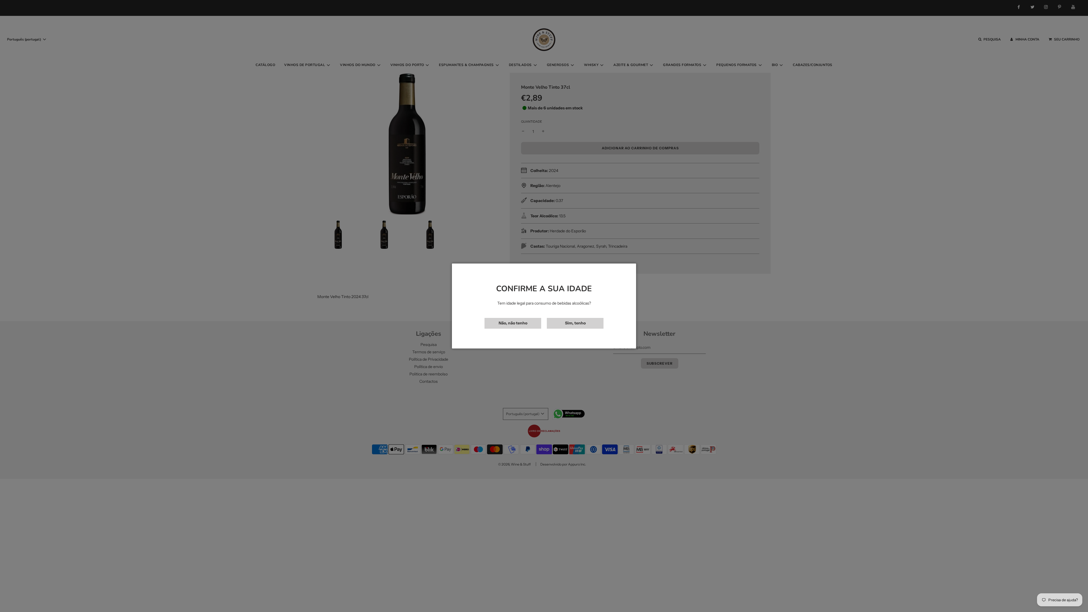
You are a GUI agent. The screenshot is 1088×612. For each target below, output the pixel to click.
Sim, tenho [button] (575, 323)
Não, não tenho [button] (513, 323)
